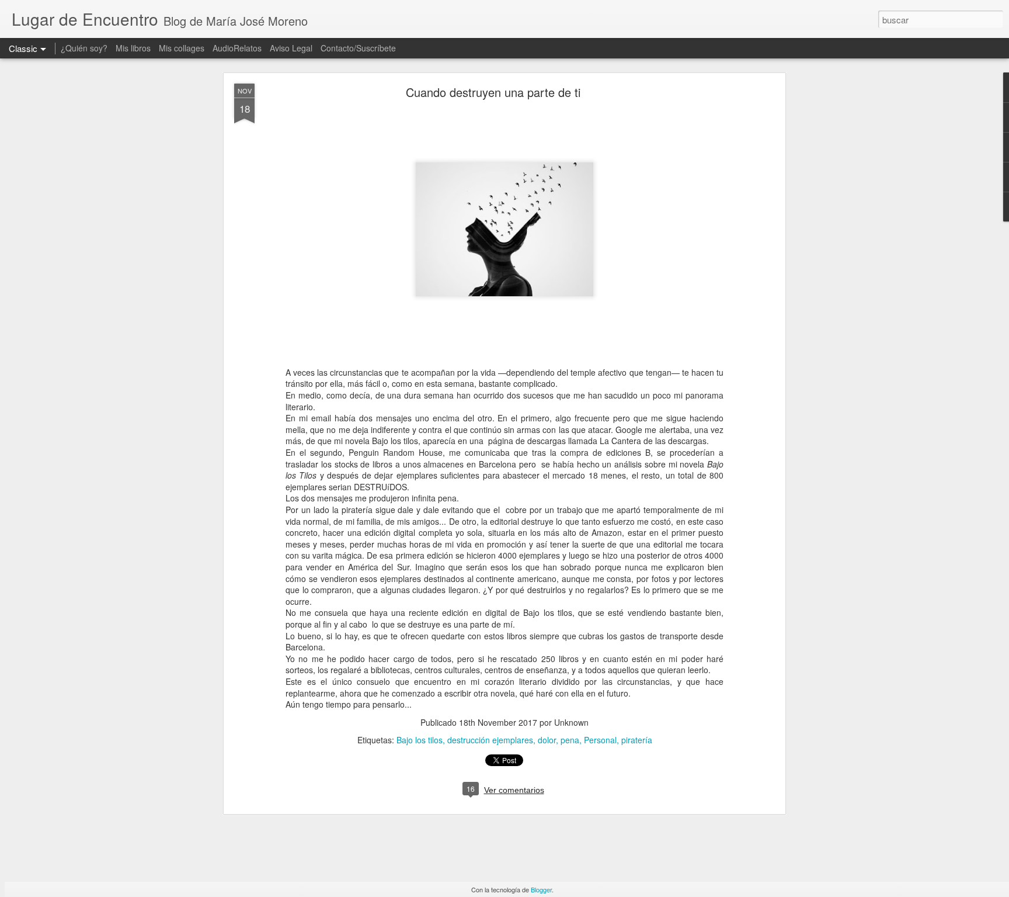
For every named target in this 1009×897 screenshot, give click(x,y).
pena (570, 740)
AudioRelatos (237, 48)
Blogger (541, 889)
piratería (636, 740)
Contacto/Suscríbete (358, 48)
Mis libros (133, 48)
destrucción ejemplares (490, 740)
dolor (547, 740)
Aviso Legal (291, 48)
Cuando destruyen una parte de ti (493, 92)
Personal (600, 740)
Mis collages (181, 48)
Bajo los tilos (419, 740)
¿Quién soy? (84, 48)
